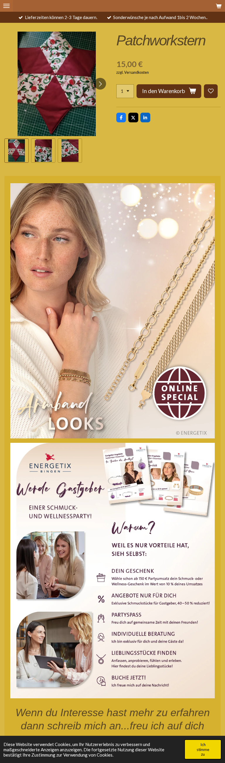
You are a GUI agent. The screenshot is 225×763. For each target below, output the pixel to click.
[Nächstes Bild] (100, 84)
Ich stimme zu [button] (203, 749)
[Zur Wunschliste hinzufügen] (211, 91)
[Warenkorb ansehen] (218, 6)
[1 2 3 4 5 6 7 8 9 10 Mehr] (125, 91)
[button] (16, 150)
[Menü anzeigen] (6, 6)
